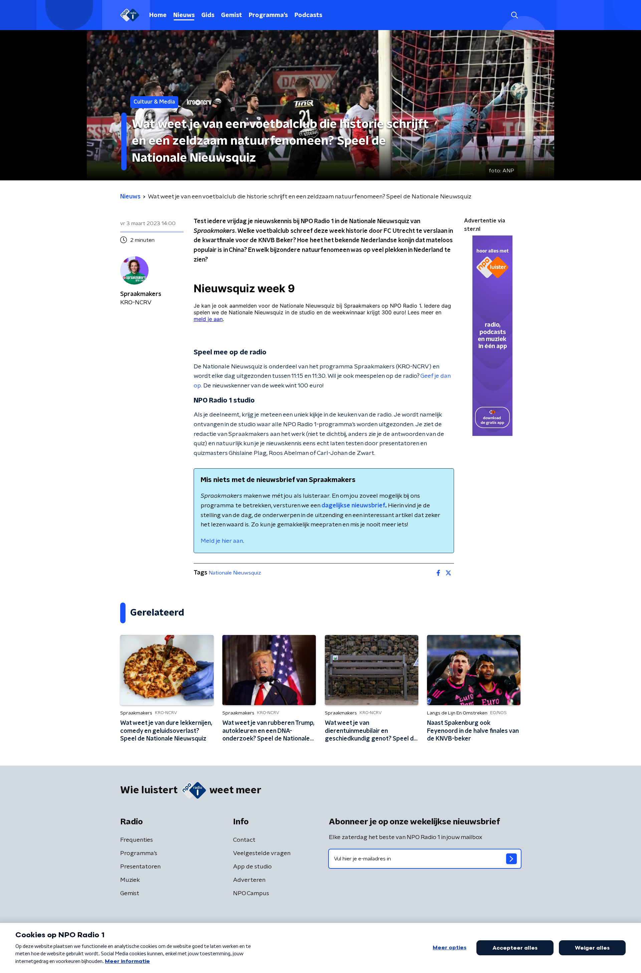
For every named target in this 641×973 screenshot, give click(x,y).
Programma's (268, 15)
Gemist (231, 15)
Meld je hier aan (222, 541)
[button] (514, 15)
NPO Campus (251, 893)
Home (158, 15)
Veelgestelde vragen (261, 853)
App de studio (252, 867)
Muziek (130, 880)
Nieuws (184, 15)
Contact (244, 840)
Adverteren (249, 880)
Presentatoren (140, 867)
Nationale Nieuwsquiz (235, 573)
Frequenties (136, 840)
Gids (207, 15)
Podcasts (308, 15)
